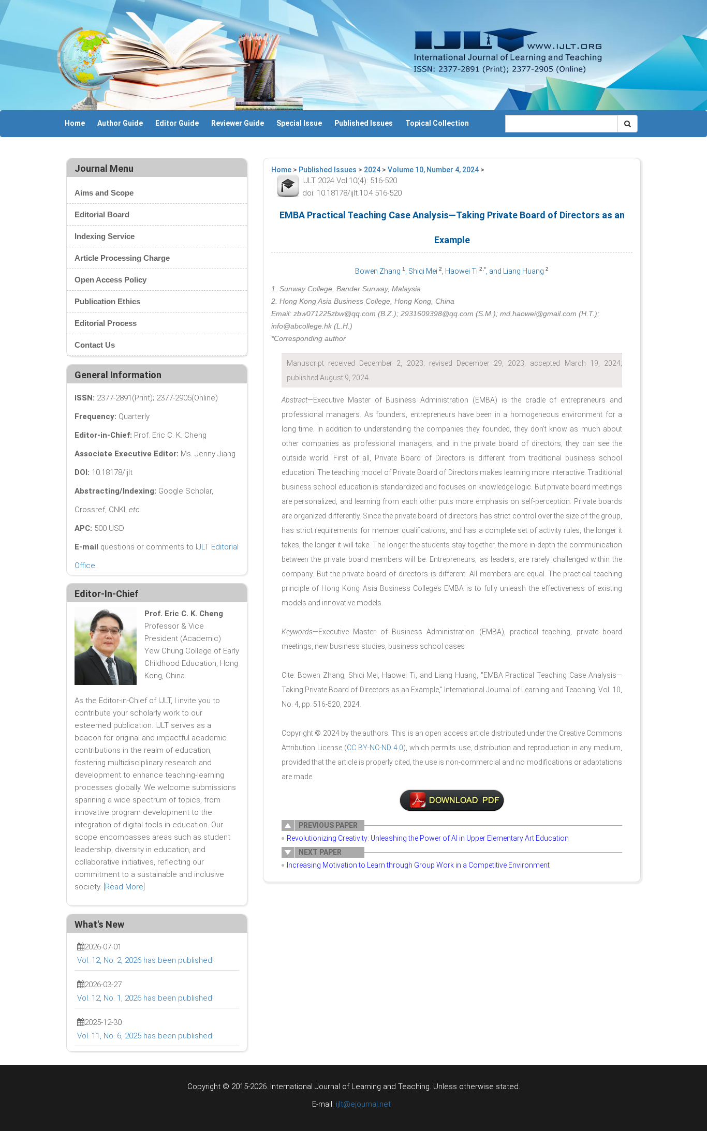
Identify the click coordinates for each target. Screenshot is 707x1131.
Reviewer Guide (237, 123)
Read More (124, 886)
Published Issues (363, 123)
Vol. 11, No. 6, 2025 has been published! (145, 1035)
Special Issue (299, 123)
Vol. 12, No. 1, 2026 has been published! (145, 998)
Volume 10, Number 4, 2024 (433, 170)
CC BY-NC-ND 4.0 (375, 747)
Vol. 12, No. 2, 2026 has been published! (145, 960)
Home (75, 123)
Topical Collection (437, 123)
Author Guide (120, 123)
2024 (372, 170)
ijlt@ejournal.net (363, 1104)
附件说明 (452, 800)
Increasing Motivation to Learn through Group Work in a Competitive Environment (418, 865)
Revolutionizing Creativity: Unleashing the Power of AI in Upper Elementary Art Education (428, 838)
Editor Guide (177, 123)
